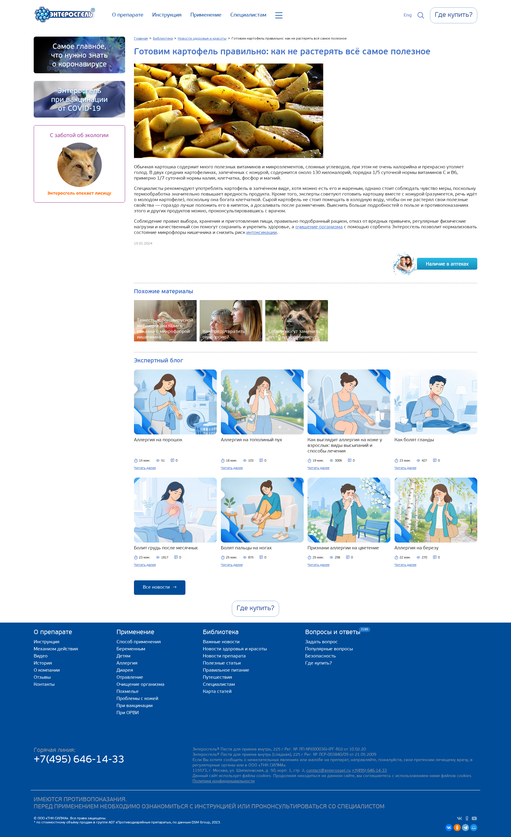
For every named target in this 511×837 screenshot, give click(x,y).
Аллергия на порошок (158, 440)
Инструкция (167, 15)
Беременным (131, 649)
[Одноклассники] (457, 827)
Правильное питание (226, 670)
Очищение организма (140, 684)
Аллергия (127, 663)
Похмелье (128, 691)
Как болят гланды (414, 440)
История (43, 663)
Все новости (160, 587)
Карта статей (217, 691)
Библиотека (221, 632)
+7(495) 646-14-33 (79, 760)
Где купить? (318, 663)
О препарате (127, 15)
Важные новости (221, 642)
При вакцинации (135, 706)
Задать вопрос (321, 642)
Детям (123, 656)
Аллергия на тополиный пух (251, 440)
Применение (205, 15)
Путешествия (217, 677)
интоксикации (261, 232)
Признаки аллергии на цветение (343, 548)
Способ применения (139, 642)
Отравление (130, 677)
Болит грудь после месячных (166, 548)
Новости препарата (224, 656)
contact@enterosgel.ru (328, 770)
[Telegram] (465, 827)
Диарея (125, 670)
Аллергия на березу (416, 548)
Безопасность (320, 656)
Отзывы (42, 677)
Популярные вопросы (329, 649)
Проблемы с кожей (137, 698)
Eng (408, 15)
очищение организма (319, 227)
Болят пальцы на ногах (246, 548)
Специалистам (248, 15)
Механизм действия (56, 649)
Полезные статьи (222, 663)
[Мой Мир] (473, 827)
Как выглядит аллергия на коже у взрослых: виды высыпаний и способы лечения (345, 446)
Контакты (44, 684)
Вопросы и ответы (332, 632)
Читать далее (145, 468)
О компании (47, 670)
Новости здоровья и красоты (235, 649)
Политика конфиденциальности (224, 781)
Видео (41, 656)
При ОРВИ (128, 713)
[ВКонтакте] (448, 827)
